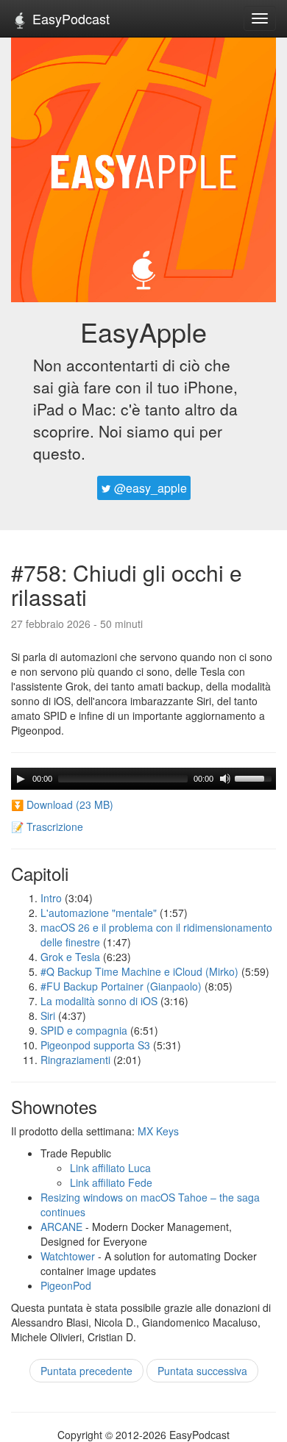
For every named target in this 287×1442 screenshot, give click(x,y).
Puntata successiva (202, 1370)
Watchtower (67, 1256)
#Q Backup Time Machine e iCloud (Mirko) (139, 971)
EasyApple (143, 331)
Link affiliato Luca (110, 1167)
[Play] (20, 779)
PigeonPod (65, 1285)
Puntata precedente (86, 1370)
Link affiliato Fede (111, 1182)
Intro (51, 897)
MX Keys (158, 1131)
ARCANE (61, 1226)
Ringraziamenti (75, 1059)
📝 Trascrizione (47, 826)
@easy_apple (149, 487)
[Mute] (225, 779)
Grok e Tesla (70, 956)
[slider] (255, 777)
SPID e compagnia (83, 1030)
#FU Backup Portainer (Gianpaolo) (121, 986)
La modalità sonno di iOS (98, 1000)
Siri (47, 1015)
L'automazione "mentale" (98, 912)
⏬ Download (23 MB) (62, 804)
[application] (143, 779)
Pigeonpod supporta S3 (95, 1045)
